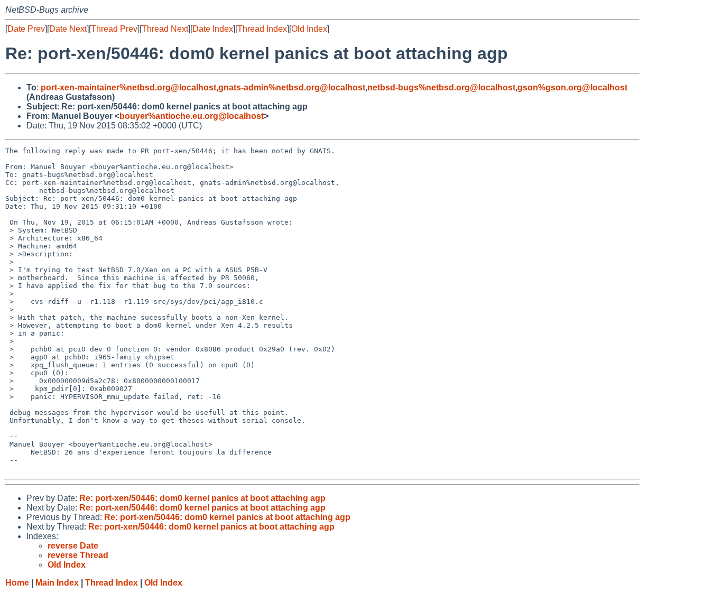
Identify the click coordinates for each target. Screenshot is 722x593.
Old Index (309, 28)
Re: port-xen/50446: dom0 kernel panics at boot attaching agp (202, 498)
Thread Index (262, 28)
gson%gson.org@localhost (572, 87)
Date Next (68, 28)
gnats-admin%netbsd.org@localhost (291, 87)
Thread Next (165, 28)
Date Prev (26, 28)
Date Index (212, 28)
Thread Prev (114, 28)
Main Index (57, 582)
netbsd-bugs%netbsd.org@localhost (441, 87)
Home (17, 582)
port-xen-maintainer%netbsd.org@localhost (128, 87)
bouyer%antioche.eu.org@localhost (191, 116)
